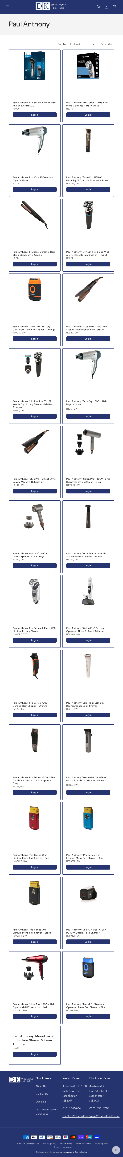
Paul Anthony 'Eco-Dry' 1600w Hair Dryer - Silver (33, 179)
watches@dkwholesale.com (79, 1116)
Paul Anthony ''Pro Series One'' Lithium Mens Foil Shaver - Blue (84, 856)
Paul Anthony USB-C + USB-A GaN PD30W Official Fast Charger (86, 931)
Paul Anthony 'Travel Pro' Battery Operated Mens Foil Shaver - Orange (34, 328)
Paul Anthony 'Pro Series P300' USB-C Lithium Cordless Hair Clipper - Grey (34, 780)
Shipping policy (102, 1143)
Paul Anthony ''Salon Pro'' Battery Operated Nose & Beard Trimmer (85, 630)
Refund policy (66, 1143)
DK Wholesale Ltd (31, 1143)
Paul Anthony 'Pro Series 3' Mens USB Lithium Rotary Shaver (34, 630)
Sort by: (62, 44)
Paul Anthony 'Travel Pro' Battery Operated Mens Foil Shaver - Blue (86, 1006)
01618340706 (71, 1108)
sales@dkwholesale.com (104, 1116)
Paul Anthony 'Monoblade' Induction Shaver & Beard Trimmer (33, 1040)
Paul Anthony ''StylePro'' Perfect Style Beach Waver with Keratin (34, 480)
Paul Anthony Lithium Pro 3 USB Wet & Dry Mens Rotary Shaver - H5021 (87, 253)
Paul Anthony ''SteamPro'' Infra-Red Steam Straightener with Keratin (86, 328)
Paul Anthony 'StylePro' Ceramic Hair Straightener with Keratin (34, 253)
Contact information (63, 1146)
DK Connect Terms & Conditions (47, 1112)
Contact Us (42, 1094)
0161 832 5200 (99, 1108)
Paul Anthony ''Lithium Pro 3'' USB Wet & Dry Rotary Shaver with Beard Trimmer (34, 404)
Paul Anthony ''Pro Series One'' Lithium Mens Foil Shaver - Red (31, 856)
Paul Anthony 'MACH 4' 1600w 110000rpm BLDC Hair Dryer (30, 555)
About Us (41, 1086)
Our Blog (41, 1101)
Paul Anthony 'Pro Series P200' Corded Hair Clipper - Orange (30, 704)
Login (34, 115)
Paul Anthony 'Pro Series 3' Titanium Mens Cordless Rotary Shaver (87, 104)
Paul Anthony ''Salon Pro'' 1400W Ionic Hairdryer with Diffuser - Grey (88, 480)
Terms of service (83, 1143)
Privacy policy (49, 1143)
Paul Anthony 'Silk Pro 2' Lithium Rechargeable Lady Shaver (85, 704)
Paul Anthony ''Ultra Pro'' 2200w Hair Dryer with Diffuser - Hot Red (34, 1006)
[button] (7, 7)
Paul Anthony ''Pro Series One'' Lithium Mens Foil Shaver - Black (32, 931)
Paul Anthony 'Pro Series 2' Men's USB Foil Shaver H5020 (34, 104)
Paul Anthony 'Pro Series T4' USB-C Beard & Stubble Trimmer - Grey (86, 779)
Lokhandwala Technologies (75, 1152)
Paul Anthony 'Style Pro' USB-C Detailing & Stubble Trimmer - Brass (87, 179)
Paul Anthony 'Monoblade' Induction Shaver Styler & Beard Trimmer (87, 555)
